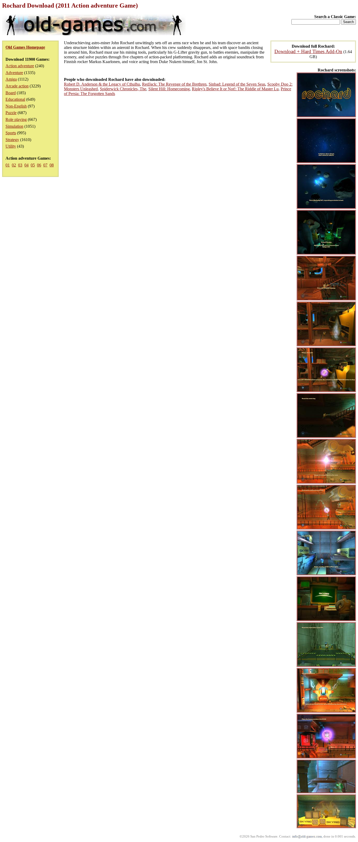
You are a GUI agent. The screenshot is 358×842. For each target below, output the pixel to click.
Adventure (14, 72)
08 (52, 165)
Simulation (14, 126)
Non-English (16, 106)
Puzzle (11, 112)
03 (20, 165)
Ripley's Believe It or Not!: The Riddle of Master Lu (235, 89)
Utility (11, 146)
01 (8, 165)
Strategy (12, 139)
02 (14, 165)
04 (26, 165)
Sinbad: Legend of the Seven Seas (237, 84)
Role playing (16, 119)
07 (45, 165)
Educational (15, 99)
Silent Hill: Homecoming (169, 89)
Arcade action (17, 86)
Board (11, 93)
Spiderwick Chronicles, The (123, 89)
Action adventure (20, 66)
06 (39, 165)
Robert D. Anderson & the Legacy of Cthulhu (102, 84)
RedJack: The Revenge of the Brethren (174, 84)
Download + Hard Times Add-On (308, 51)
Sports (11, 133)
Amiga (11, 79)
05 (33, 165)
